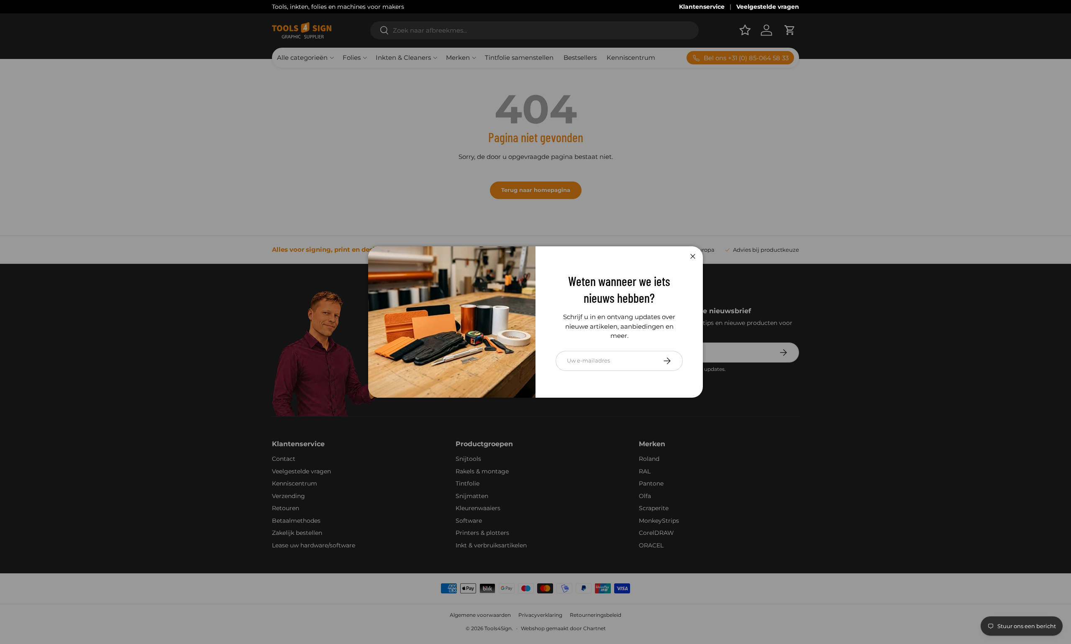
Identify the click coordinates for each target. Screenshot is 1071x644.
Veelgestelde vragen (767, 6)
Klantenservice (702, 6)
